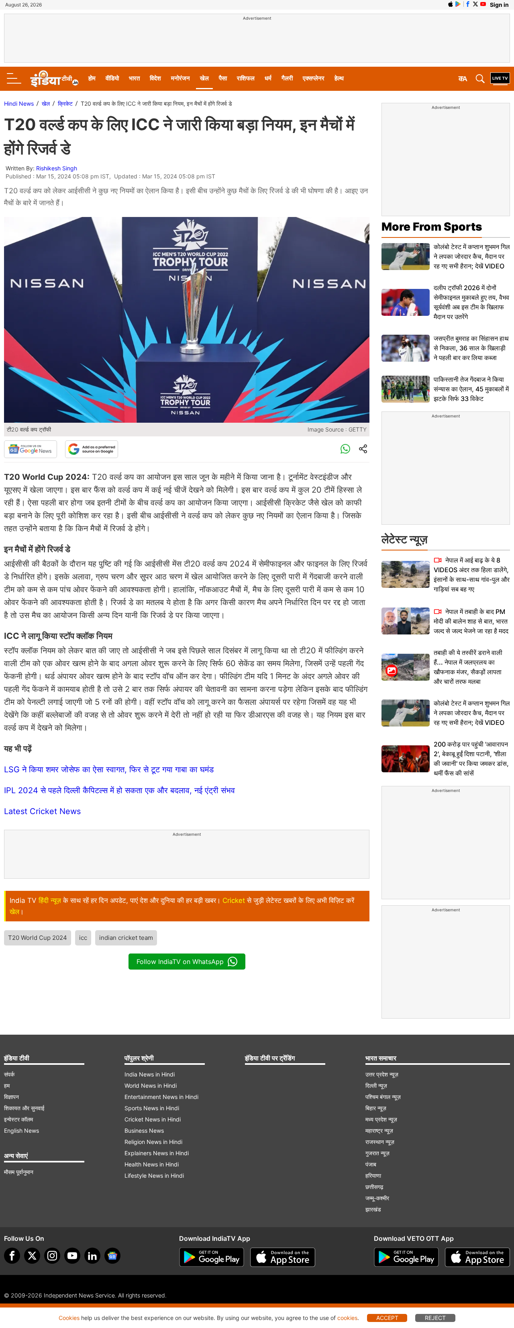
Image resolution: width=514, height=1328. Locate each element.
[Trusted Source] (91, 449)
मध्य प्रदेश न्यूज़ (381, 1119)
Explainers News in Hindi (156, 1153)
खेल (204, 78)
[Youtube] (72, 1256)
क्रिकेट (65, 103)
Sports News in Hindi (151, 1108)
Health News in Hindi (151, 1164)
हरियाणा (373, 1175)
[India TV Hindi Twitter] (475, 4)
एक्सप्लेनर (313, 78)
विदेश (155, 78)
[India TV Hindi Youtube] (483, 4)
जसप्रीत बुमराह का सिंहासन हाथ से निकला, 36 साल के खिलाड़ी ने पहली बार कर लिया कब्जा (471, 348)
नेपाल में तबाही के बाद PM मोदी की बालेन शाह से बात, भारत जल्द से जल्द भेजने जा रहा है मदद (471, 621)
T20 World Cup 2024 (37, 937)
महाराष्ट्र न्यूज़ (379, 1130)
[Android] (458, 4)
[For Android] (406, 1257)
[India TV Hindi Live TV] (500, 79)
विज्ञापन (11, 1096)
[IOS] (450, 4)
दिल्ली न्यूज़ (376, 1085)
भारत (134, 78)
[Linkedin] (92, 1256)
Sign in (499, 4)
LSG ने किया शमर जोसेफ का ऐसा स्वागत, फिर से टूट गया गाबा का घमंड (109, 769)
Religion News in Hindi (153, 1141)
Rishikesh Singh (56, 168)
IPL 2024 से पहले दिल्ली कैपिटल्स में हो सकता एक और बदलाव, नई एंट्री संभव (119, 790)
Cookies (69, 1317)
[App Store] (282, 1257)
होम (92, 78)
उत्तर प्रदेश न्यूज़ (381, 1074)
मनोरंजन (180, 78)
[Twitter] (32, 1256)
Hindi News (19, 103)
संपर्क (9, 1074)
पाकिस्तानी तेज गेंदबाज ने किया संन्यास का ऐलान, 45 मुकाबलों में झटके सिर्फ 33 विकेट (471, 389)
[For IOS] (477, 1257)
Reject (435, 1317)
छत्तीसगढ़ (374, 1186)
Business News (144, 1130)
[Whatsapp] (345, 449)
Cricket (233, 900)
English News (21, 1130)
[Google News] (30, 449)
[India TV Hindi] (54, 79)
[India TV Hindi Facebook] (468, 4)
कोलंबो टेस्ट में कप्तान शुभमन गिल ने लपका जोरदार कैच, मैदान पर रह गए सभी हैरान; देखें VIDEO (472, 256)
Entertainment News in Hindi (161, 1096)
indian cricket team (126, 937)
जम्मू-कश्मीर (377, 1198)
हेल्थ (339, 78)
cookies (347, 1317)
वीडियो (112, 78)
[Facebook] (12, 1256)
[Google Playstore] (211, 1257)
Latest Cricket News (42, 811)
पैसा (223, 78)
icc (83, 937)
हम (7, 1085)
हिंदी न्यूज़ (50, 900)
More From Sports (431, 226)
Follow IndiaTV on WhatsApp (180, 962)
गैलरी (287, 78)
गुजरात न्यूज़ (377, 1153)
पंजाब (370, 1164)
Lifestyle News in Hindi (154, 1175)
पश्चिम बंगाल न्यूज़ (383, 1096)
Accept (387, 1317)
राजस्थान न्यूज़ (379, 1141)
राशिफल (246, 78)
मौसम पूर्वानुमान (18, 1171)
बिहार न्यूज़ (375, 1108)
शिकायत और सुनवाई (24, 1108)
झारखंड (373, 1209)
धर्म (268, 78)
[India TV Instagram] (52, 1256)
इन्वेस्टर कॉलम (18, 1119)
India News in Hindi (149, 1074)
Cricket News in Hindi (152, 1119)
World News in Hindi (150, 1085)
